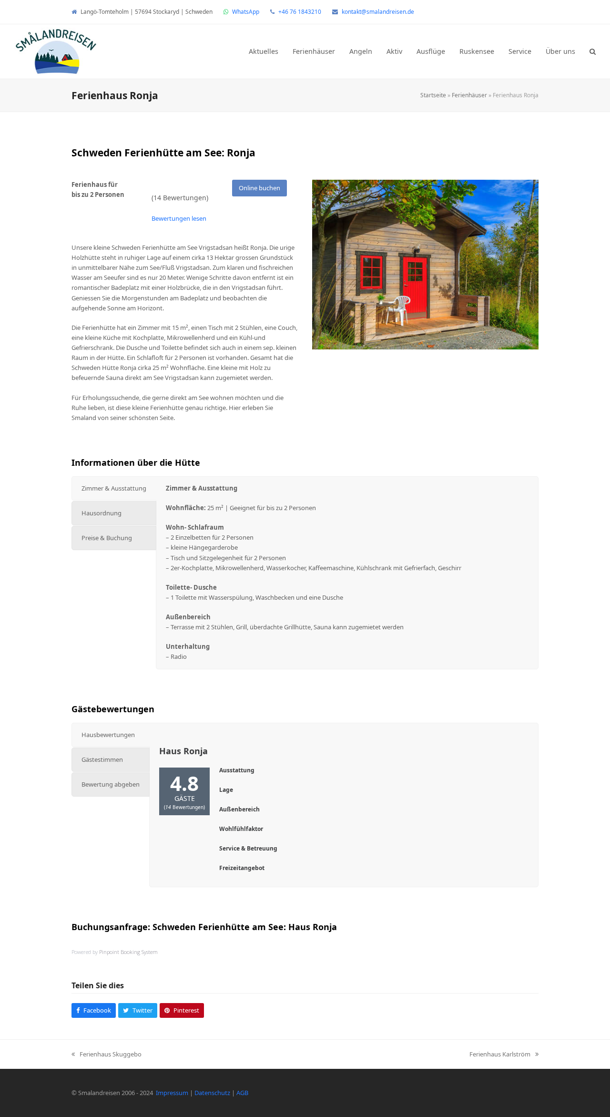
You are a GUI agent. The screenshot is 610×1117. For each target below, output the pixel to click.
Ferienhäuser (469, 95)
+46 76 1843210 (299, 12)
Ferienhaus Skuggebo (106, 1054)
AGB (242, 1092)
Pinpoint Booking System (128, 951)
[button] (592, 51)
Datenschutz (212, 1092)
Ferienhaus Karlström (499, 1054)
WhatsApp (245, 12)
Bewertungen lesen (179, 218)
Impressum (172, 1092)
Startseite (433, 95)
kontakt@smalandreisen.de (378, 12)
